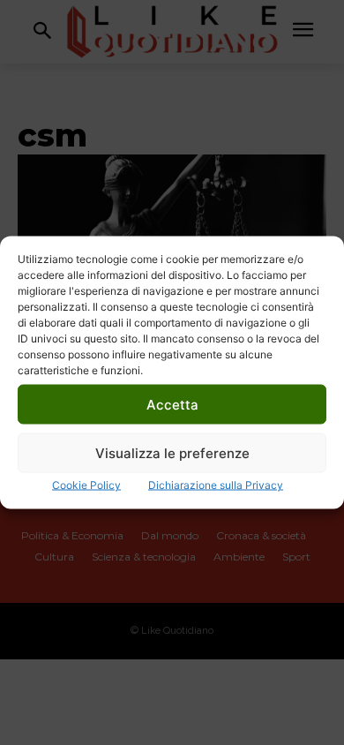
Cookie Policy (86, 485)
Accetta (172, 403)
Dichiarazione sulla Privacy (215, 485)
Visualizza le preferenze (172, 452)
